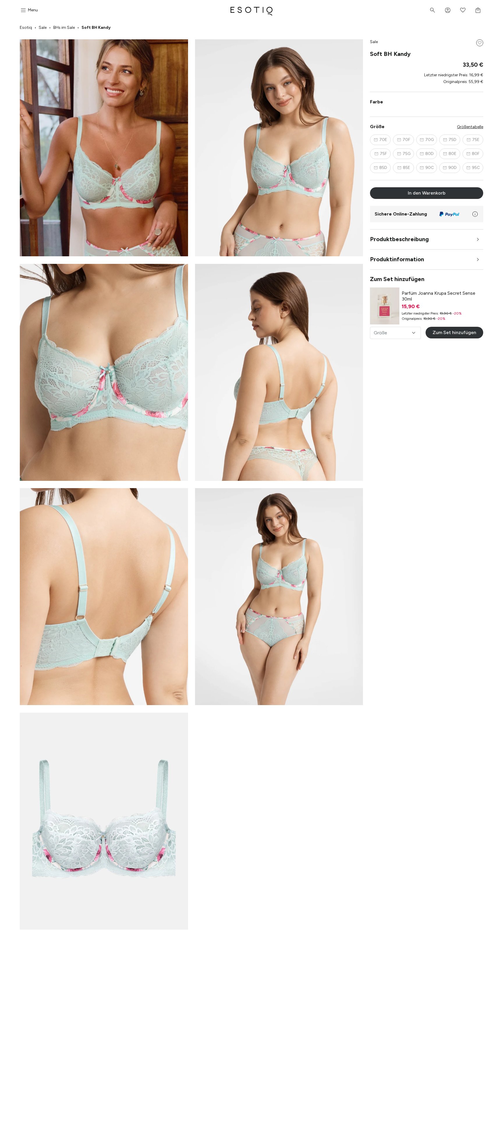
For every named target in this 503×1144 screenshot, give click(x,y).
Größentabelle (470, 126)
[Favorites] (463, 10)
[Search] (432, 10)
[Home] (251, 10)
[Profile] (447, 10)
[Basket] (478, 10)
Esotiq (26, 27)
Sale (43, 27)
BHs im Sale (64, 27)
